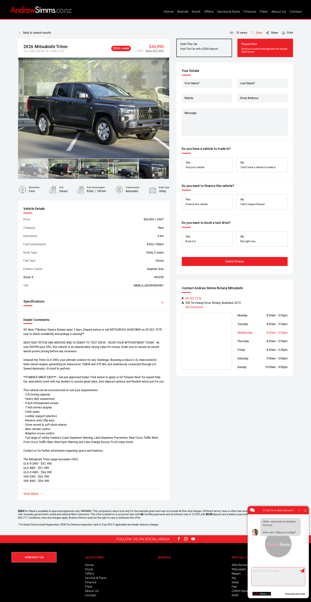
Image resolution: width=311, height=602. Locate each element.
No (258, 165)
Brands (182, 11)
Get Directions (194, 307)
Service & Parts (228, 11)
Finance (250, 11)
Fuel (61, 187)
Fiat (234, 586)
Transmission (132, 187)
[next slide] (166, 108)
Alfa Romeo (240, 565)
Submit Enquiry (234, 261)
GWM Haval (240, 591)
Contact (296, 11)
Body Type (164, 187)
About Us (278, 11)
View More (31, 494)
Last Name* (247, 83)
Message (190, 113)
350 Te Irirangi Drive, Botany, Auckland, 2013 (213, 303)
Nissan (236, 573)
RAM (235, 595)
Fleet (264, 11)
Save (259, 32)
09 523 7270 (193, 298)
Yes (195, 165)
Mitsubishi (239, 569)
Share (274, 32)
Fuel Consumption (96, 187)
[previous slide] (21, 108)
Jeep (235, 582)
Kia (234, 578)
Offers (209, 11)
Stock (196, 11)
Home (168, 11)
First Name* (192, 83)
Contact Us (34, 557)
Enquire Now (264, 47)
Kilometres (34, 187)
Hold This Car (199, 46)
